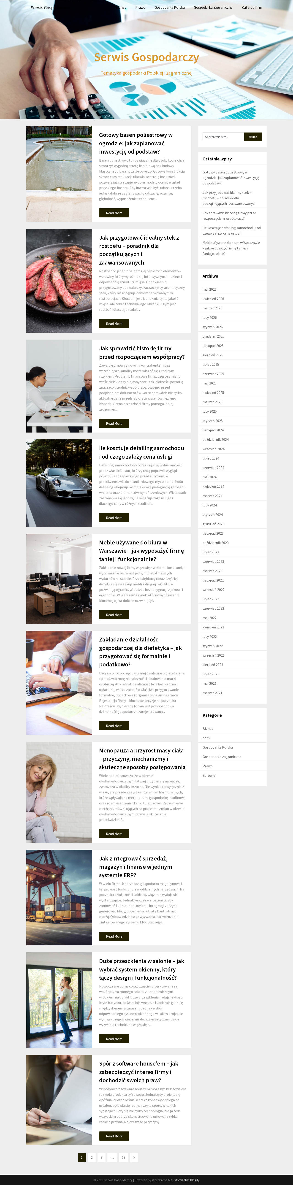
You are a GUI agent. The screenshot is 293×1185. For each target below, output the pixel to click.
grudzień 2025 (213, 336)
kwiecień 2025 (213, 392)
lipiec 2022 (211, 599)
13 (123, 1157)
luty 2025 (210, 411)
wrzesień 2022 (214, 589)
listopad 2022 (213, 580)
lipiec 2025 (211, 364)
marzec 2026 (212, 308)
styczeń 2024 (213, 514)
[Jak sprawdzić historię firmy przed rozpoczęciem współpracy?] (59, 386)
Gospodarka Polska (170, 7)
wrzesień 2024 (214, 448)
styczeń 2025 (213, 420)
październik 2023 (216, 542)
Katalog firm (252, 7)
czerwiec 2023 (213, 561)
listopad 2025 (213, 345)
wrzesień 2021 (214, 655)
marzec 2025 (212, 402)
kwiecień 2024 (213, 486)
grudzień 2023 (213, 524)
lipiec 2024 (211, 458)
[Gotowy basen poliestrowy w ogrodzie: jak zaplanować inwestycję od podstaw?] (59, 174)
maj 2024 (210, 477)
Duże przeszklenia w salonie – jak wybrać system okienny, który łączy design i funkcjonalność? (141, 969)
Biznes (121, 7)
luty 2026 (210, 317)
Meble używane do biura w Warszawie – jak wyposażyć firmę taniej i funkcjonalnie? (141, 550)
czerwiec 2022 (213, 608)
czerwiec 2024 (213, 467)
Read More (114, 213)
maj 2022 (210, 617)
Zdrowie (209, 775)
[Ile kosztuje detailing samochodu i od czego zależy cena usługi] (59, 483)
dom (206, 738)
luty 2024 (210, 505)
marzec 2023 (212, 570)
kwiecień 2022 (213, 627)
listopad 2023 (213, 533)
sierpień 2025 (213, 355)
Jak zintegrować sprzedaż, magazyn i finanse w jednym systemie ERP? (135, 867)
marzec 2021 (212, 692)
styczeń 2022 (213, 646)
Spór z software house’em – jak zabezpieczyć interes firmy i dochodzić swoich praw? (138, 1072)
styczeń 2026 (213, 327)
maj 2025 (210, 383)
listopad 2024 (213, 430)
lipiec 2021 (211, 674)
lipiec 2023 (211, 552)
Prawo (140, 7)
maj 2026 (210, 289)
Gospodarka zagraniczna (213, 7)
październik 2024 (216, 439)
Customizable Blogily (185, 1180)
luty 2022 (210, 636)
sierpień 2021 (213, 664)
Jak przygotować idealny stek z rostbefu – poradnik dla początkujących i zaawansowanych (229, 198)
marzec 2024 (212, 495)
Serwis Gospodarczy (50, 7)
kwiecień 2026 (213, 298)
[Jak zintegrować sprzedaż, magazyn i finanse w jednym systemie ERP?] (59, 897)
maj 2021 (210, 683)
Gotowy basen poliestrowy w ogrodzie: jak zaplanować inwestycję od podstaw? (136, 143)
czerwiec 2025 (213, 373)
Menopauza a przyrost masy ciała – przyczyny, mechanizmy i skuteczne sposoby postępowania (142, 759)
